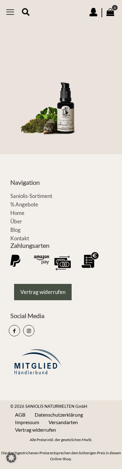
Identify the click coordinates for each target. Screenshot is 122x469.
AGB (20, 415)
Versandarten (63, 422)
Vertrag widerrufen (35, 430)
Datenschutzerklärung (59, 415)
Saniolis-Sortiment (31, 196)
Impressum (27, 422)
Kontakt (19, 238)
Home (17, 213)
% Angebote (24, 204)
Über (16, 221)
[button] (11, 457)
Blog (15, 230)
